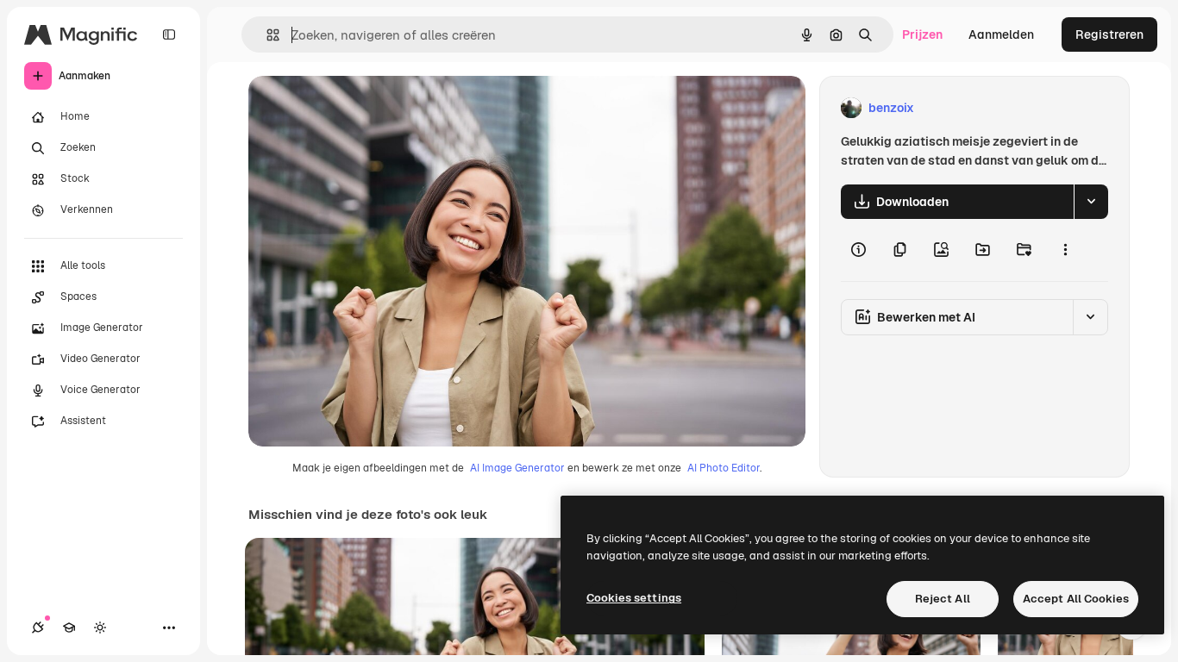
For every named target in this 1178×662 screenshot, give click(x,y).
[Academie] (69, 627)
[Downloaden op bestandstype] (1091, 201)
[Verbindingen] (38, 627)
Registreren (1109, 34)
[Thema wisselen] (100, 627)
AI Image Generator (517, 468)
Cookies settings (633, 597)
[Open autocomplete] (266, 34)
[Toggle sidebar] (169, 34)
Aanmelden (1001, 34)
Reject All (942, 598)
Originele (362, 108)
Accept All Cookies (1076, 598)
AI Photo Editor (723, 468)
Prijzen (922, 34)
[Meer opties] (1065, 250)
